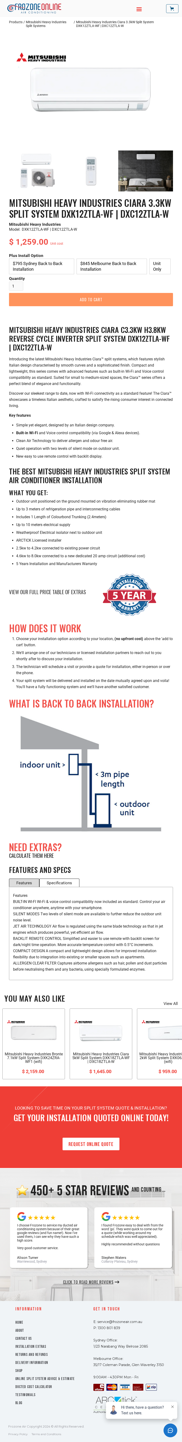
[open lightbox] (91, 88)
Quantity (17, 278)
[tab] (24, 883)
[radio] (41, 266)
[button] (136, 8)
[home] (34, 8)
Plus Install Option (26, 255)
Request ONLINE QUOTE (91, 1144)
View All (171, 1003)
